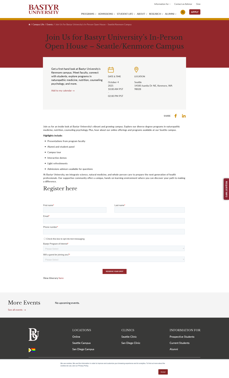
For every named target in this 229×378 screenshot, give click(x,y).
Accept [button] (163, 372)
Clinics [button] (127, 330)
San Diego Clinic (130, 343)
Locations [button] (81, 330)
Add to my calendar (61, 90)
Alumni (174, 349)
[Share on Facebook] (176, 116)
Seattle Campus (81, 343)
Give (198, 4)
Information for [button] (161, 4)
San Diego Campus (83, 349)
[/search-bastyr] (182, 12)
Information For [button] (185, 330)
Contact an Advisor (183, 4)
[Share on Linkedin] (184, 116)
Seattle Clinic (129, 336)
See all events (15, 309)
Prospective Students (182, 336)
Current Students (180, 343)
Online (76, 336)
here (61, 278)
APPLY (195, 12)
